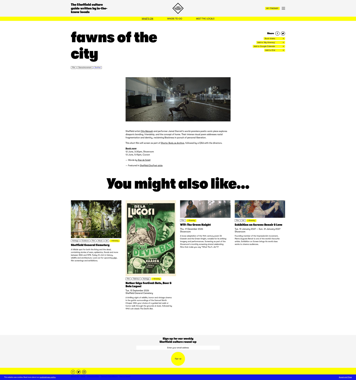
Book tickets (270, 38)
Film (73, 67)
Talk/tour (136, 279)
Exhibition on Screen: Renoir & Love (258, 224)
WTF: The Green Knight (195, 224)
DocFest (98, 67)
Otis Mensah (147, 131)
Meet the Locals (205, 19)
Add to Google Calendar (265, 46)
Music (100, 241)
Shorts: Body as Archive (172, 143)
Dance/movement (85, 67)
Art (107, 241)
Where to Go (174, 19)
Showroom (185, 231)
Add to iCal (270, 50)
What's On (147, 19)
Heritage (75, 241)
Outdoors (85, 241)
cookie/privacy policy (48, 377)
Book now (131, 148)
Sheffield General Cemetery (90, 245)
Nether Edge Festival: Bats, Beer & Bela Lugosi (148, 284)
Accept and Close (345, 377)
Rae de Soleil (144, 160)
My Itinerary (272, 8)
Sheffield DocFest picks (151, 165)
